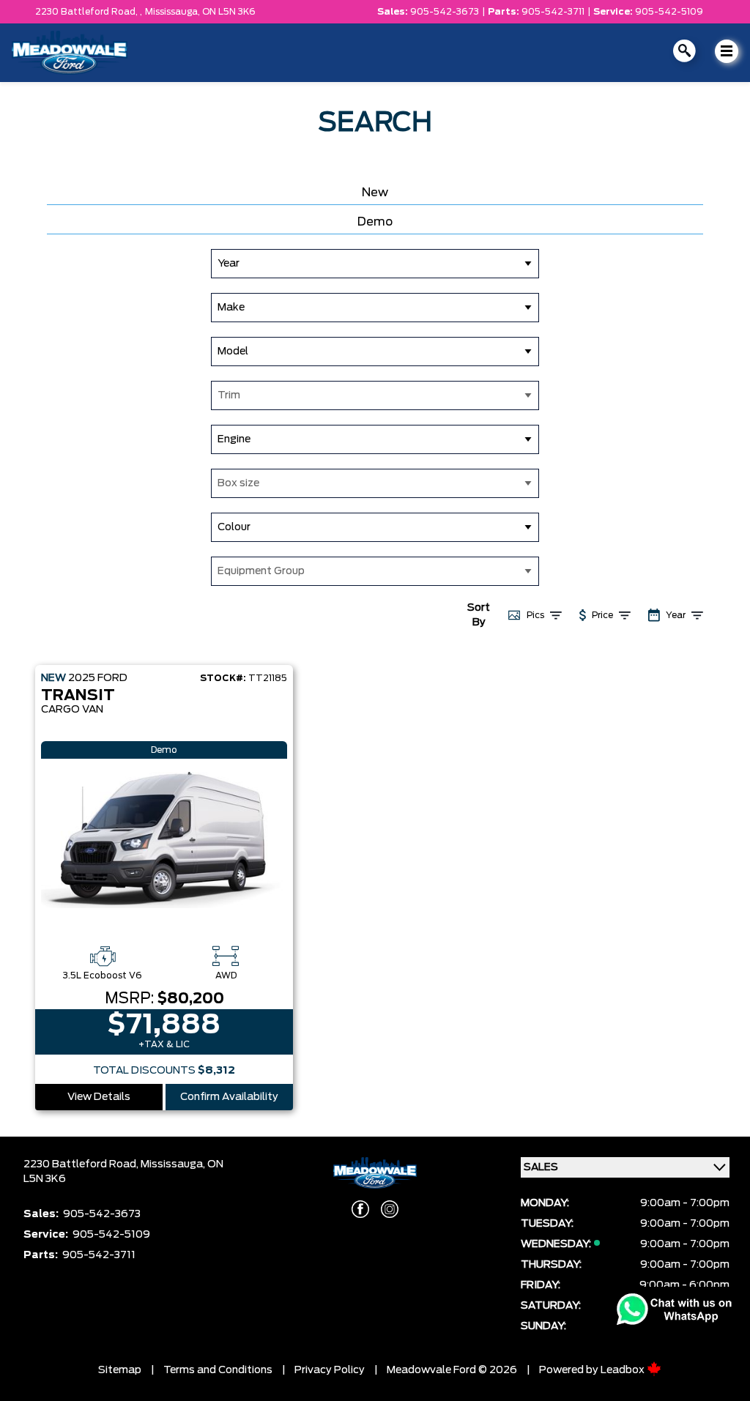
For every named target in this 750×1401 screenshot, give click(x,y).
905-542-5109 (669, 11)
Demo (375, 222)
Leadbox (624, 1370)
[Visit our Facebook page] (360, 1209)
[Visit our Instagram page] (389, 1209)
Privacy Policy (329, 1370)
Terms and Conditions (217, 1370)
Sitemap (119, 1370)
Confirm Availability (229, 1097)
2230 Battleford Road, (82, 1164)
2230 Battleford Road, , (88, 11)
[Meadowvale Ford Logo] (69, 53)
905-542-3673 (444, 11)
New (375, 192)
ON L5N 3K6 (229, 11)
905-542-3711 (552, 11)
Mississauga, (173, 11)
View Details (98, 1097)
